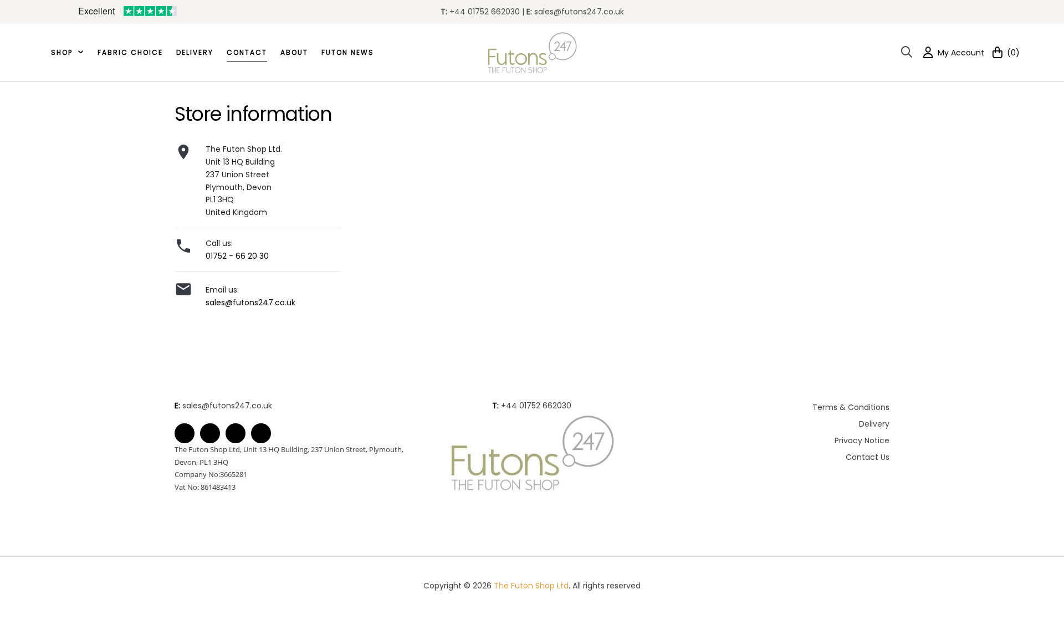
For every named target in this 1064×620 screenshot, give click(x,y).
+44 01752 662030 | (487, 11)
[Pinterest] (235, 433)
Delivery (874, 423)
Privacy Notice (862, 440)
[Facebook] (185, 433)
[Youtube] (210, 433)
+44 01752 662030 (536, 405)
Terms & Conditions (850, 407)
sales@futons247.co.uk (579, 11)
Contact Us (867, 457)
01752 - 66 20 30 (237, 256)
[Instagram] (261, 433)
